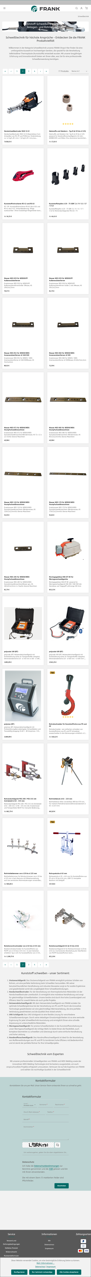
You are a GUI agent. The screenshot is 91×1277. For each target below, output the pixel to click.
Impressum (49, 1249)
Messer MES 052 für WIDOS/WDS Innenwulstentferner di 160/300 (16, 354)
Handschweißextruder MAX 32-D (16, 131)
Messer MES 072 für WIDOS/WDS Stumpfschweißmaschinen (16, 429)
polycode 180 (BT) (11, 652)
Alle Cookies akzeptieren (69, 1272)
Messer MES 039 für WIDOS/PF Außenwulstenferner (61, 279)
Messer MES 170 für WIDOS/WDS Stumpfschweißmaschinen (61, 503)
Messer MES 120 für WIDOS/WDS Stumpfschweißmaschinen (16, 503)
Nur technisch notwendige (42, 1272)
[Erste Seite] (5, 71)
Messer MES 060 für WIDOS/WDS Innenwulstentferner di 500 (61, 354)
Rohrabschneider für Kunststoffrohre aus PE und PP (68, 725)
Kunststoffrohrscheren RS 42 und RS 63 (19, 204)
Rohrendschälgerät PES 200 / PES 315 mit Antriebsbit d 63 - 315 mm (20, 800)
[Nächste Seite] (40, 71)
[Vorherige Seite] (11, 71)
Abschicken (61, 1186)
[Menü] (4, 8)
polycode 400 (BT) (56, 652)
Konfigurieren (19, 1272)
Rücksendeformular (11, 1256)
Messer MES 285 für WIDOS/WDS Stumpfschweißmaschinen (16, 578)
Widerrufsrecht (11, 1252)
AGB (51, 1169)
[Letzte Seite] (46, 71)
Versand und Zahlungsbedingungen (11, 1242)
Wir (49, 1241)
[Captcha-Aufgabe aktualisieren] (57, 1145)
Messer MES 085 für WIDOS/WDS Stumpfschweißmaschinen (61, 429)
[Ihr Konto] (81, 8)
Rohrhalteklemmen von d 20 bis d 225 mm (20, 873)
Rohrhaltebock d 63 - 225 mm (60, 799)
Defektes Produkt (11, 1248)
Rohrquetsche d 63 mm (58, 873)
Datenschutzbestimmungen (46, 1166)
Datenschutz (49, 1245)
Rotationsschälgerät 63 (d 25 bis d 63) (64, 946)
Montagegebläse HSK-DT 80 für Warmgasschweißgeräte (61, 578)
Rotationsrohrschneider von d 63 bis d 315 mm (22, 946)
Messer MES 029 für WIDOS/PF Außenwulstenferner (16, 279)
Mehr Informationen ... (45, 1263)
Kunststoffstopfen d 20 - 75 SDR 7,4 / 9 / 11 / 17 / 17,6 (68, 205)
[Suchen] (76, 8)
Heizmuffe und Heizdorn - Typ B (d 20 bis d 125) (67, 131)
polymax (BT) (9, 724)
